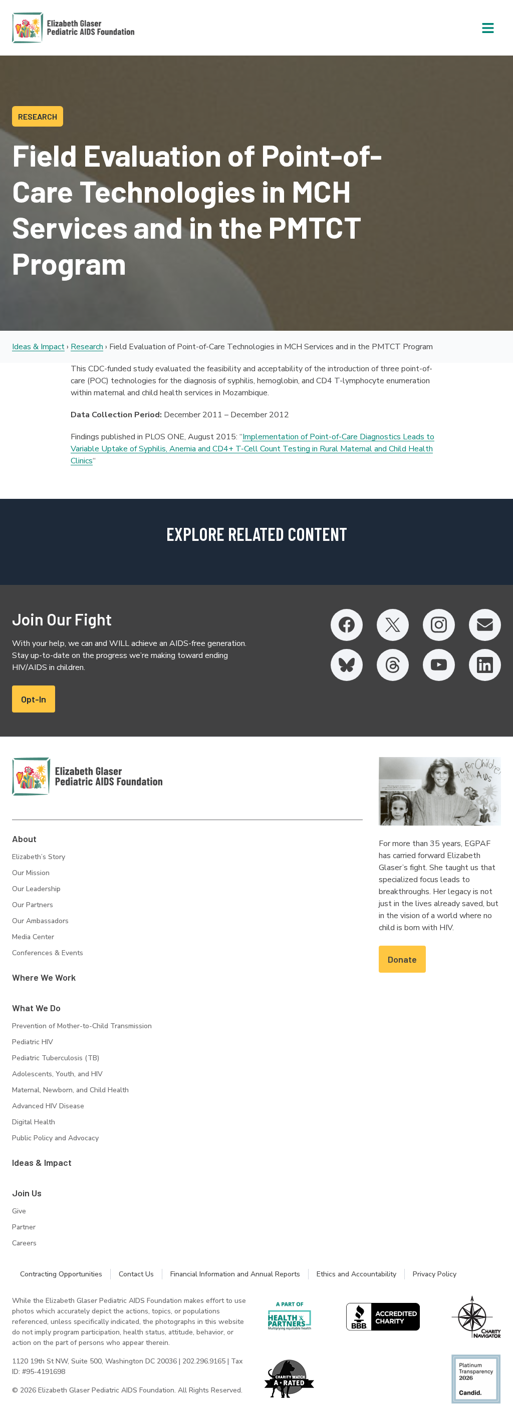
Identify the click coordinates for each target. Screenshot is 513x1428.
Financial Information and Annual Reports (235, 1274)
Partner (24, 1227)
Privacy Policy (434, 1274)
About (24, 838)
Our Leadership (36, 889)
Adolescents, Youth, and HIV (57, 1074)
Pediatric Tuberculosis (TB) (55, 1058)
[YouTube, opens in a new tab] (439, 665)
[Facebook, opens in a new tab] (347, 625)
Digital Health (33, 1122)
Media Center (33, 937)
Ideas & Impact (38, 346)
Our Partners (32, 905)
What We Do (36, 1007)
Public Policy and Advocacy (55, 1138)
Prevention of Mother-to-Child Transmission (82, 1026)
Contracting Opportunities (61, 1274)
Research (87, 346)
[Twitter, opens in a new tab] (393, 625)
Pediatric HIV (32, 1042)
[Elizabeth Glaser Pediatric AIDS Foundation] (87, 776)
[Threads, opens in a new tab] (393, 665)
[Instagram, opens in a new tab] (439, 625)
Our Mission (31, 873)
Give (19, 1211)
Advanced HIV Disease (48, 1106)
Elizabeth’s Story (38, 857)
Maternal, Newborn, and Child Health (70, 1090)
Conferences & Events (47, 953)
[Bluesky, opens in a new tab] (347, 665)
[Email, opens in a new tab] (485, 625)
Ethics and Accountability (356, 1274)
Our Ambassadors (40, 921)
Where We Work (44, 977)
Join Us (27, 1192)
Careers (24, 1243)
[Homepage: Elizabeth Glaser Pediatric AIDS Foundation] (47, 28)
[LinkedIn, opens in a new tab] (485, 665)
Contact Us (136, 1274)
